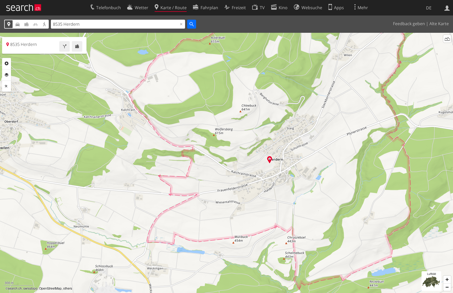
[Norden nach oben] (447, 48)
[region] (226, 163)
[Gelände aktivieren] (447, 38)
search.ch (15, 288)
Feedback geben (409, 23)
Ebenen (6, 75)
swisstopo (30, 288)
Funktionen (6, 86)
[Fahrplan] (77, 46)
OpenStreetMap (50, 288)
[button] (269, 159)
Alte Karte (439, 23)
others (67, 288)
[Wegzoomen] (447, 287)
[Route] (64, 46)
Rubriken (6, 63)
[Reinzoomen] (447, 279)
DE (429, 8)
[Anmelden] (447, 7)
